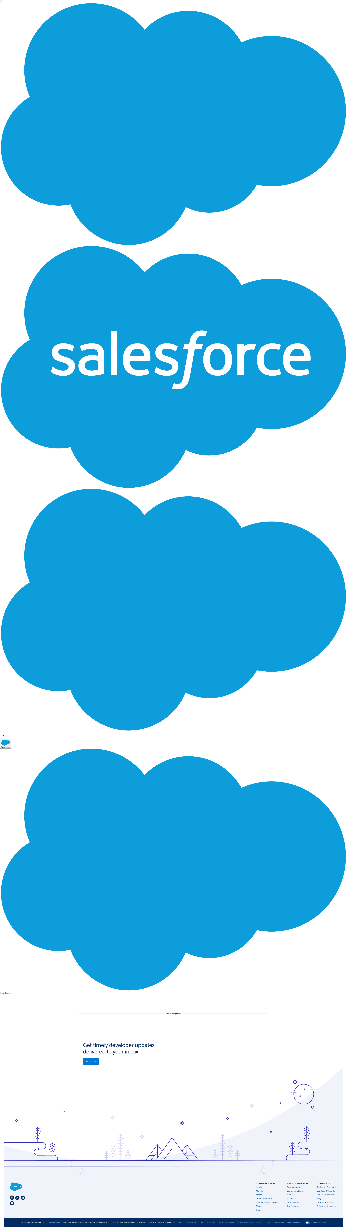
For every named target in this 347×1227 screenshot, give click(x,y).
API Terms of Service (208, 1222)
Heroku (259, 1187)
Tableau (259, 1194)
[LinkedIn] (23, 1198)
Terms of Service (191, 1222)
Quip (258, 1210)
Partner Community (326, 1194)
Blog (319, 1198)
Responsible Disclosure (245, 1222)
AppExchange (293, 1206)
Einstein (259, 1206)
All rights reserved (53, 1222)
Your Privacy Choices (318, 1222)
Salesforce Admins (325, 1202)
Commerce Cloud (264, 1198)
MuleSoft (260, 1191)
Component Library (295, 1191)
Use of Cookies (278, 1222)
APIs (289, 1194)
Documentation (294, 1187)
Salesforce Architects (326, 1206)
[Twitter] (17, 1198)
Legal (180, 1222)
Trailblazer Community (327, 1187)
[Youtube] (12, 1203)
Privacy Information (226, 1222)
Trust (259, 1222)
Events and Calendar (326, 1191)
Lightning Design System (267, 1202)
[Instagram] (12, 1198)
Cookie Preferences (294, 1222)
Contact (267, 1222)
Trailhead (291, 1198)
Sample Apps (293, 1202)
